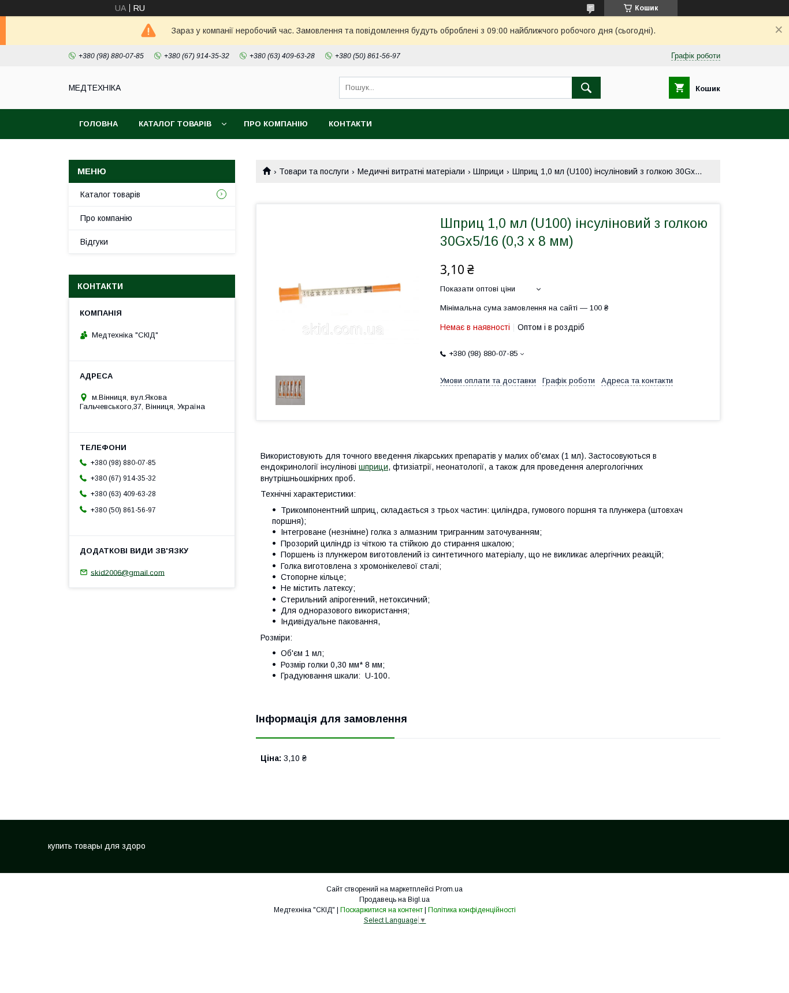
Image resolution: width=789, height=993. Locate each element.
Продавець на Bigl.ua (394, 899)
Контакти (350, 123)
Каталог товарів (175, 123)
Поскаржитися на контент (381, 910)
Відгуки (94, 241)
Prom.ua (449, 889)
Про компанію (276, 123)
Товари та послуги (314, 171)
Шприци (488, 171)
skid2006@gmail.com (128, 572)
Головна (98, 123)
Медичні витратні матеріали (411, 171)
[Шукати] (586, 88)
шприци (373, 466)
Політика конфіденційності (472, 910)
